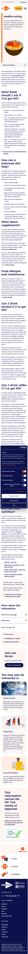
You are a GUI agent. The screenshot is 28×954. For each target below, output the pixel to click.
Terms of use (4, 936)
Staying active (8, 731)
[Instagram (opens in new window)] (8, 896)
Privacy (3, 934)
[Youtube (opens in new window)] (13, 896)
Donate (18, 8)
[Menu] (25, 8)
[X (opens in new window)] (2, 896)
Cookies (3, 929)
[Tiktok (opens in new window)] (16, 896)
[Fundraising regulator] (20, 883)
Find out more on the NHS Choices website (14, 152)
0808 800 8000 (10, 2)
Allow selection (14, 500)
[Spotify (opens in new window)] (18, 896)
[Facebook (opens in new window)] (5, 896)
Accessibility (4, 924)
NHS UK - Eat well (10, 562)
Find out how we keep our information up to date (13, 595)
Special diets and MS (12, 642)
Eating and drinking (9, 65)
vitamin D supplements (9, 249)
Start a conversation (14, 665)
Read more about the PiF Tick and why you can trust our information (14, 822)
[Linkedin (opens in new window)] (10, 896)
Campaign (4, 904)
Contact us (4, 927)
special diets (17, 75)
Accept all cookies (14, 496)
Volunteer (4, 913)
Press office (4, 932)
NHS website (10, 265)
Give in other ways (6, 916)
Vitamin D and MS (9, 698)
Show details (20, 491)
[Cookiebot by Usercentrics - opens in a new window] (20, 447)
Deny (14, 505)
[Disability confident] (20, 886)
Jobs (2, 911)
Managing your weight (12, 638)
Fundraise (4, 908)
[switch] (24, 476)
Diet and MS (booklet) (10, 773)
